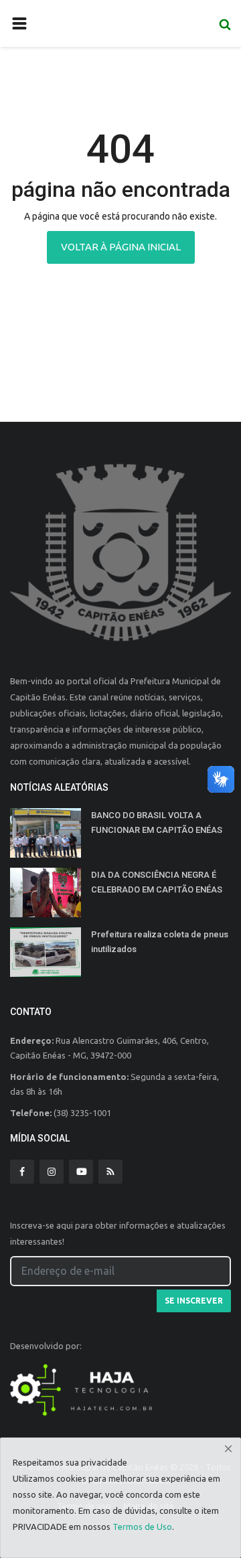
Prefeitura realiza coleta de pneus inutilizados (159, 941)
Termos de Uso (142, 1526)
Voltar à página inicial (121, 246)
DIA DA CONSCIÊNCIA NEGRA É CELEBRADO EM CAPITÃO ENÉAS (156, 882)
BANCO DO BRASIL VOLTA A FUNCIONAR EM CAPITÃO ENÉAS (156, 822)
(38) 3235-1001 (82, 1112)
